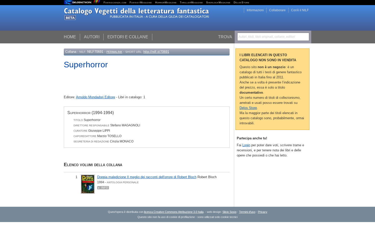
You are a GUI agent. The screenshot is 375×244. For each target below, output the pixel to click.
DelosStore (241, 2)
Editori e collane (127, 37)
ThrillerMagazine (191, 2)
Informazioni (255, 10)
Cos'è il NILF (300, 10)
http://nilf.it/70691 (156, 52)
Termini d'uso (247, 211)
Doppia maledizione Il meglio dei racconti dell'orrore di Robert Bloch (146, 177)
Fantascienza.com (115, 2)
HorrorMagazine (166, 2)
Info (104, 187)
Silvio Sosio (229, 211)
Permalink (114, 51)
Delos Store (248, 108)
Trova (225, 37)
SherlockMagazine (218, 2)
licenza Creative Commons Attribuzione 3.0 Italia (174, 211)
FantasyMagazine (141, 2)
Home (70, 37)
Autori (91, 37)
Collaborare (277, 10)
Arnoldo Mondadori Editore (95, 97)
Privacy (262, 211)
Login (246, 145)
